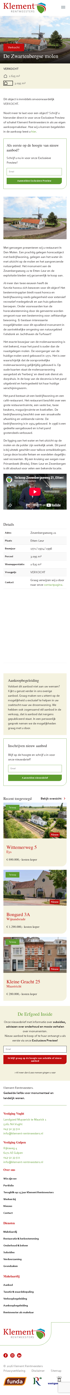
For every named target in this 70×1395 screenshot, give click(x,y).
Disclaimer (38, 1371)
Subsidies (9, 1252)
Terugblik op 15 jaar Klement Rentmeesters (28, 1192)
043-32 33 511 (11, 1129)
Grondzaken (10, 1266)
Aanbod (8, 1284)
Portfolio (8, 1185)
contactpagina (53, 585)
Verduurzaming (12, 1259)
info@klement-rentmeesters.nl (23, 1133)
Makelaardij (10, 1231)
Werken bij (9, 1199)
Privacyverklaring (14, 1371)
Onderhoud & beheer (15, 1245)
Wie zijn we (9, 1178)
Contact (8, 1212)
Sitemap (56, 1371)
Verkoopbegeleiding (15, 1298)
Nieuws (7, 1206)
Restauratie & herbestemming (21, 1238)
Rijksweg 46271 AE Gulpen (13, 1150)
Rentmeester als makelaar (18, 1312)
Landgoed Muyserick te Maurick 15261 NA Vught (24, 1122)
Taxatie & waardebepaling (18, 1291)
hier (33, 131)
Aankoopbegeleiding (15, 1305)
